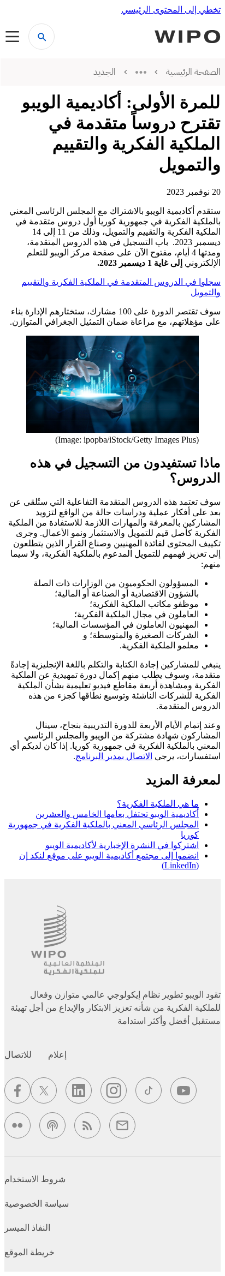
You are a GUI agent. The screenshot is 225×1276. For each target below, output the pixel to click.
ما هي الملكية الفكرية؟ (158, 803)
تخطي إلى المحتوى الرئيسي (171, 9)
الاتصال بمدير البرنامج (113, 756)
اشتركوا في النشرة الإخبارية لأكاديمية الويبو (122, 845)
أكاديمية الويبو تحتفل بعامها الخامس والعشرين (117, 814)
